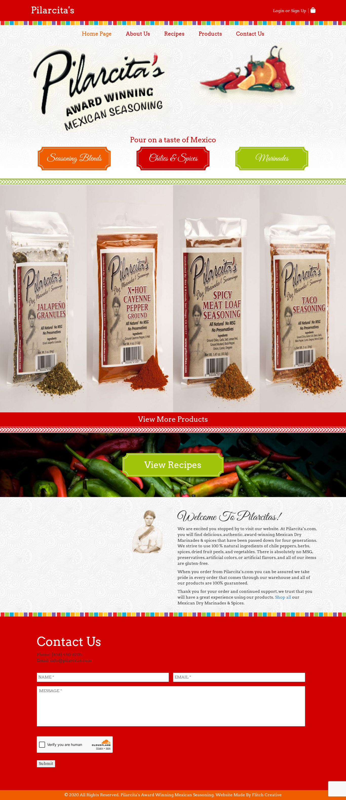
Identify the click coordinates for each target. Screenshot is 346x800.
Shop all (283, 597)
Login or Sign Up (289, 10)
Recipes (174, 34)
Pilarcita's (52, 10)
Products (210, 34)
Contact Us (250, 34)
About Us (138, 34)
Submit (46, 763)
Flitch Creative (267, 794)
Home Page (97, 34)
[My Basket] (313, 10)
